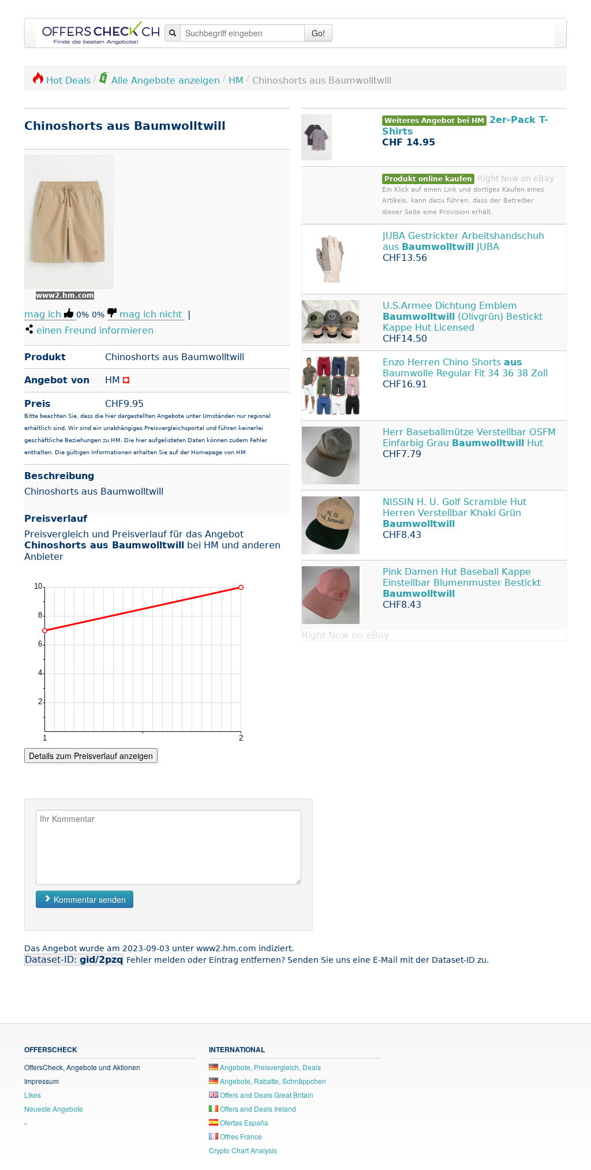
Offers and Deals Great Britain (265, 1095)
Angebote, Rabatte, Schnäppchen (272, 1081)
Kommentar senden (88, 899)
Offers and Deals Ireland (257, 1108)
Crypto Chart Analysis (243, 1150)
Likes (32, 1095)
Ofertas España (243, 1122)
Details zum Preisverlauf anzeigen (91, 755)
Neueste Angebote (53, 1108)
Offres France (240, 1136)
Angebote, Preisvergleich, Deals (269, 1067)
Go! (318, 33)
